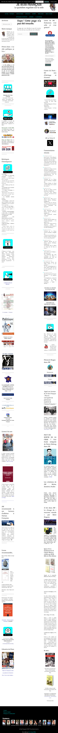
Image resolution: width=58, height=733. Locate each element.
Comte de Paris (19, 13)
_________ (8, 464)
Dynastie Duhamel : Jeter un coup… (50, 159)
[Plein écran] (55, 85)
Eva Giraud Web (32, 732)
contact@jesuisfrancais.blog (8, 643)
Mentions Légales (7, 712)
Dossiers (31, 17)
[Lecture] (45, 85)
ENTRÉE (50, 476)
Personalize (47, 1)
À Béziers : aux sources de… (50, 252)
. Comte (45, 100)
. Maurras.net (46, 106)
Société (34, 13)
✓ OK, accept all (39, 1)
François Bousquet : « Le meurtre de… (50, 275)
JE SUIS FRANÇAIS (29, 4)
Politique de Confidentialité (9, 713)
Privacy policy (54, 1)
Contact (5, 710)
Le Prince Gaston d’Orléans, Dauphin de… (50, 169)
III (46, 543)
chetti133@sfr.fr (47, 429)
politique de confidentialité (49, 61)
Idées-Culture (49, 13)
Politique (12, 13)
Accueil (6, 13)
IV (48, 543)
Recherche (39, 17)
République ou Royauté (21, 17)
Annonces (27, 13)
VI (51, 543)
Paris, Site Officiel (52, 100)
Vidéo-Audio (41, 13)
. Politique (46, 104)
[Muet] (53, 85)
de (47, 100)
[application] (50, 83)
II (45, 543)
